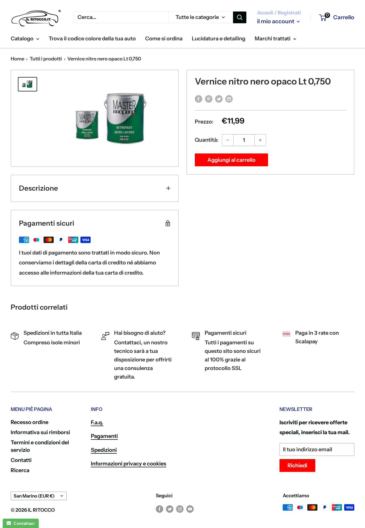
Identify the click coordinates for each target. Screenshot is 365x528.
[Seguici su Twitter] (169, 508)
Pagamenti (104, 436)
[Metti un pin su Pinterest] (208, 98)
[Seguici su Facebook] (159, 508)
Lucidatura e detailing (218, 38)
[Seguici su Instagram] (180, 508)
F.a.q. (97, 422)
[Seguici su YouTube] (190, 508)
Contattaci (22, 523)
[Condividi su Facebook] (198, 98)
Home (17, 59)
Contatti (21, 460)
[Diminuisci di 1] (227, 140)
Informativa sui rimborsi (40, 432)
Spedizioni (104, 450)
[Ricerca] (239, 17)
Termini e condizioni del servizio (40, 446)
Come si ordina (164, 38)
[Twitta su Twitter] (219, 98)
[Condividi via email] (229, 98)
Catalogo (22, 38)
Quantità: (207, 140)
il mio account (276, 21)
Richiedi (297, 465)
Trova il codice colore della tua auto (92, 38)
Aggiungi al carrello (231, 160)
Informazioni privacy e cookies (128, 463)
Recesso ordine (29, 422)
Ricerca (20, 470)
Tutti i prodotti (46, 59)
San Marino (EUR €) (34, 496)
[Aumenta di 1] (260, 140)
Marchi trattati (272, 38)
